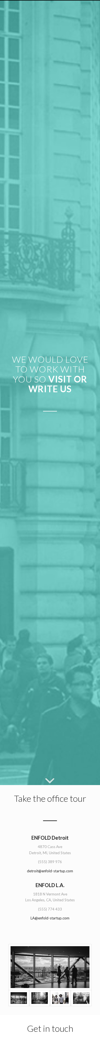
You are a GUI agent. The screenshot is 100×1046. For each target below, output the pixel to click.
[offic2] (50, 967)
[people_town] (39, 998)
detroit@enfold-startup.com (50, 871)
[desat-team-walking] (60, 998)
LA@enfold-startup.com (50, 918)
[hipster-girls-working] (81, 998)
